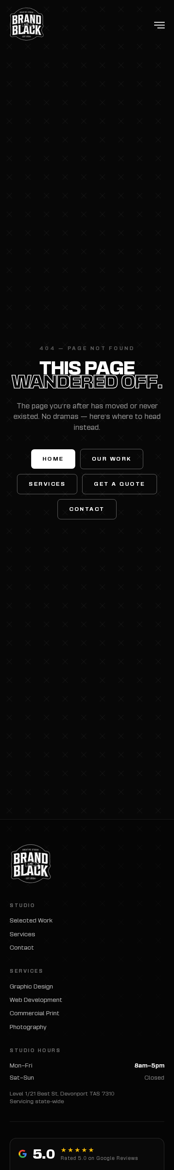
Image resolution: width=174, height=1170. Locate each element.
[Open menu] (159, 25)
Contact (87, 509)
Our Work (112, 459)
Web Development (36, 999)
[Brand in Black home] (26, 25)
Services (47, 484)
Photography (28, 1026)
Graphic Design (31, 986)
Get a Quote (119, 484)
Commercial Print (34, 1013)
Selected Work (31, 920)
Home (53, 459)
